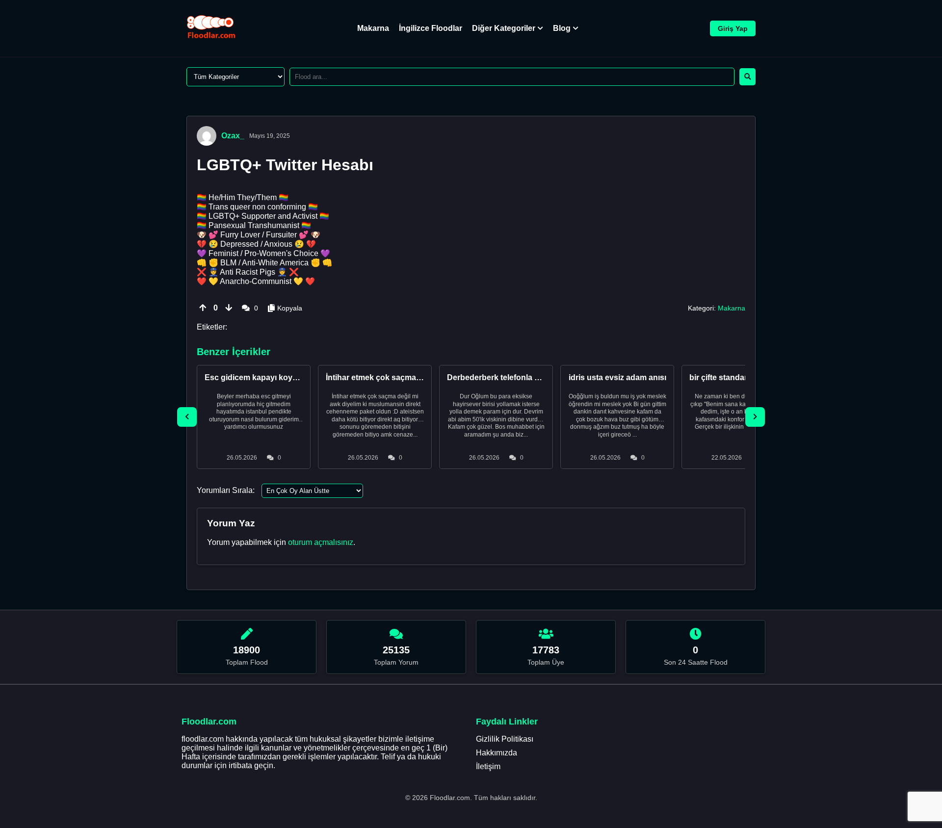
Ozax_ (232, 135)
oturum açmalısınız (320, 542)
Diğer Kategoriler (503, 28)
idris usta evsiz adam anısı (617, 377)
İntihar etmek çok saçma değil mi (386, 377)
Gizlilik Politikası (504, 739)
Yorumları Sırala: (226, 490)
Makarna (373, 28)
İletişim (488, 766)
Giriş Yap (733, 28)
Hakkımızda (496, 753)
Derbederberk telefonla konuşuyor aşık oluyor (532, 377)
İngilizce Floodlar (430, 28)
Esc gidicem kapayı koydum (257, 377)
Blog (562, 28)
